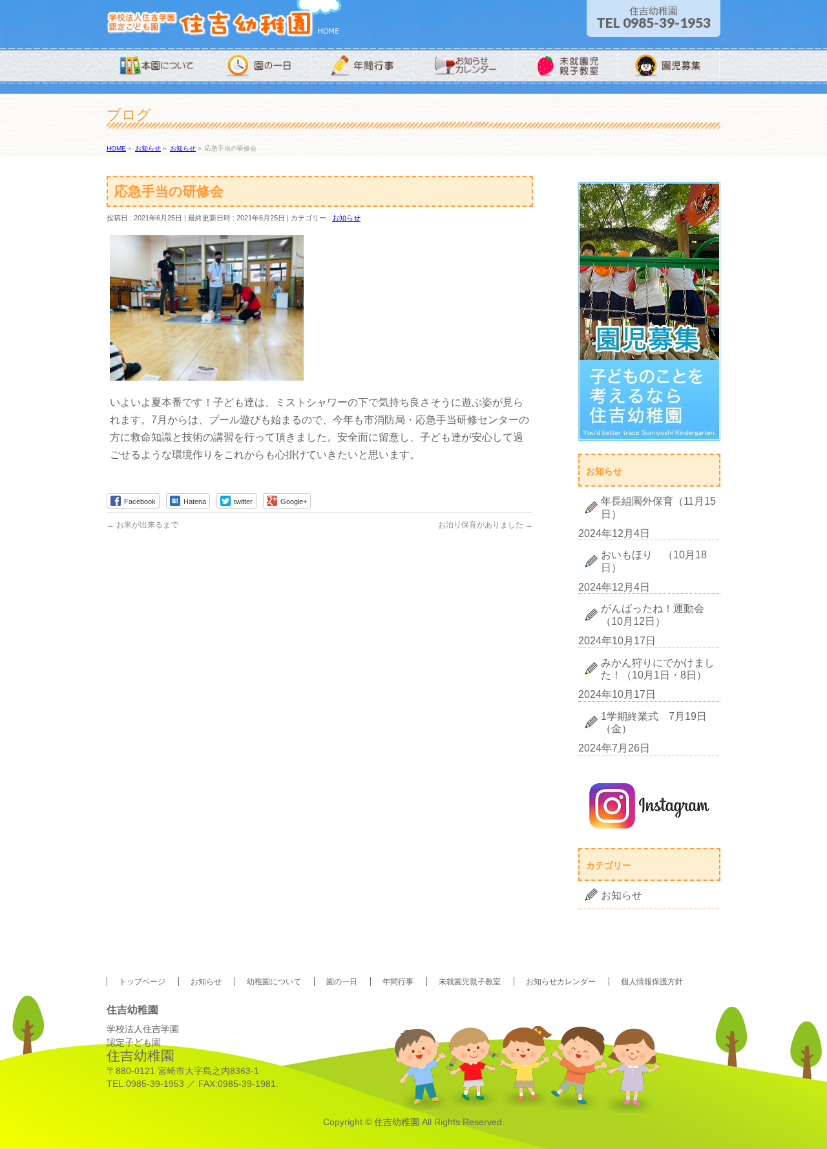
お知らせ (346, 218)
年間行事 (398, 981)
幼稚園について (274, 981)
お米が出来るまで (142, 524)
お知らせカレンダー (561, 981)
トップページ (142, 981)
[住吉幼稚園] (224, 24)
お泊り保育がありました (485, 524)
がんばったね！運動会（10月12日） (652, 614)
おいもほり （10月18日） (654, 561)
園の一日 (341, 981)
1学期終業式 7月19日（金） (654, 722)
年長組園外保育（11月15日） (658, 507)
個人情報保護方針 (652, 981)
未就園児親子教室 (470, 981)
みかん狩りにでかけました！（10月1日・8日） (658, 668)
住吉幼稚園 (396, 1122)
